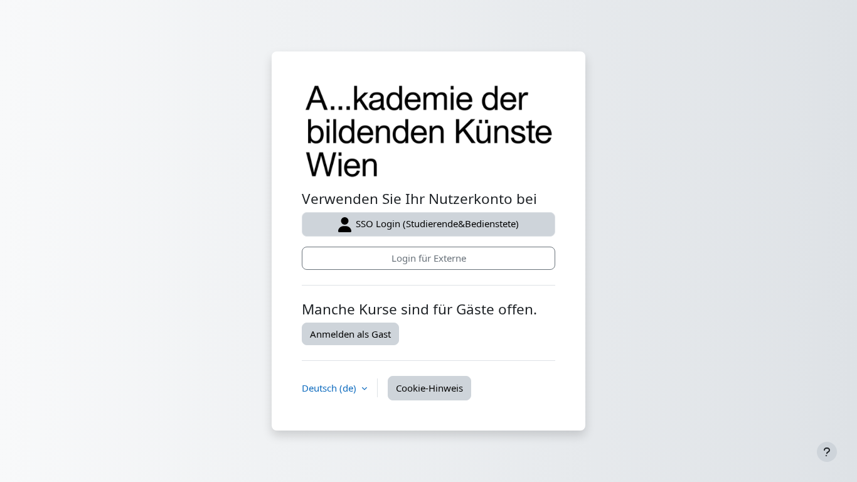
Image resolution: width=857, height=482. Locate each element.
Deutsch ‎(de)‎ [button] (330, 388)
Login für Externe (428, 258)
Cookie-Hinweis (429, 388)
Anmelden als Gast (350, 334)
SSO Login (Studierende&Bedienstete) (436, 223)
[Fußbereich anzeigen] (827, 452)
